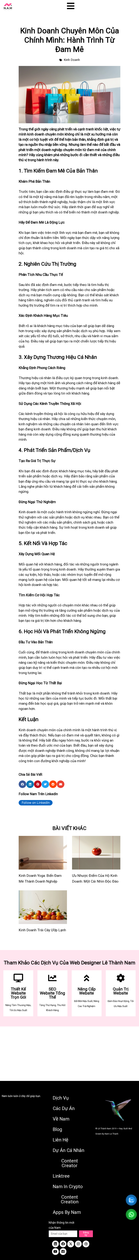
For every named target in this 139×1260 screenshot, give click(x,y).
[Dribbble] (86, 1244)
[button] (22, 784)
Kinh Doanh (72, 60)
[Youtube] (55, 1251)
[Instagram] (78, 1244)
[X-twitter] (70, 1244)
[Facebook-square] (63, 1251)
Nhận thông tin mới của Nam (61, 1225)
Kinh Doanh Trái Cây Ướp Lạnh (42, 930)
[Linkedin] (55, 1244)
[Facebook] (63, 1244)
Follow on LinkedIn (36, 803)
